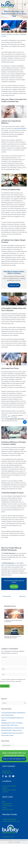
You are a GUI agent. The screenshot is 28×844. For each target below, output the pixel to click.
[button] (14, 285)
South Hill (5, 792)
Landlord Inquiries (7, 805)
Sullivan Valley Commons (9, 790)
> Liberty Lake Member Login (10, 821)
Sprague (4, 788)
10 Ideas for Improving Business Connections (13, 621)
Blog (3, 801)
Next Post (23, 596)
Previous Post (6, 596)
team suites (11, 565)
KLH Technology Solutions (22, 840)
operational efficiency (20, 128)
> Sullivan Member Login (9, 819)
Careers (4, 807)
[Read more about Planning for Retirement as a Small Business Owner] (14, 630)
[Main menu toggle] (25, 4)
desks (3, 565)
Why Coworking (6, 803)
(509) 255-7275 (6, 771)
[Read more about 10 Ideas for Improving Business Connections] (14, 613)
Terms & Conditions (16, 842)
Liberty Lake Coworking (9, 786)
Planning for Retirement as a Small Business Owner (12, 637)
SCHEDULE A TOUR (7, 837)
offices (22, 563)
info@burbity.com (7, 773)
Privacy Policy (10, 842)
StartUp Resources (7, 809)
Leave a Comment (6, 34)
